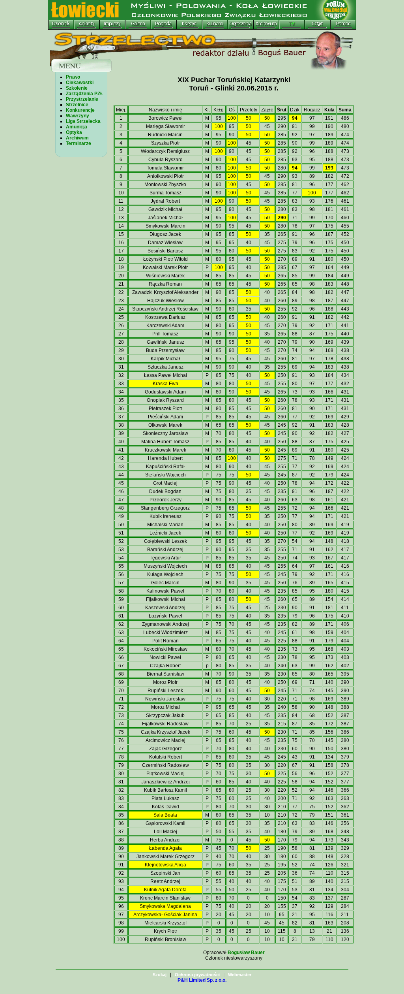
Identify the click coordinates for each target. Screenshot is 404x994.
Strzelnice (77, 104)
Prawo (73, 77)
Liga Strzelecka (83, 121)
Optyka (74, 132)
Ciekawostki (80, 82)
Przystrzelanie (82, 99)
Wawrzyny (77, 116)
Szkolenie (77, 88)
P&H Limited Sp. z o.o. (202, 980)
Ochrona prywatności (197, 974)
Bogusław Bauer (246, 952)
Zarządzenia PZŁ (84, 93)
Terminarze (78, 143)
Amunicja (76, 127)
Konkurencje (80, 110)
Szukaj (159, 974)
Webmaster (239, 974)
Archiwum (77, 138)
